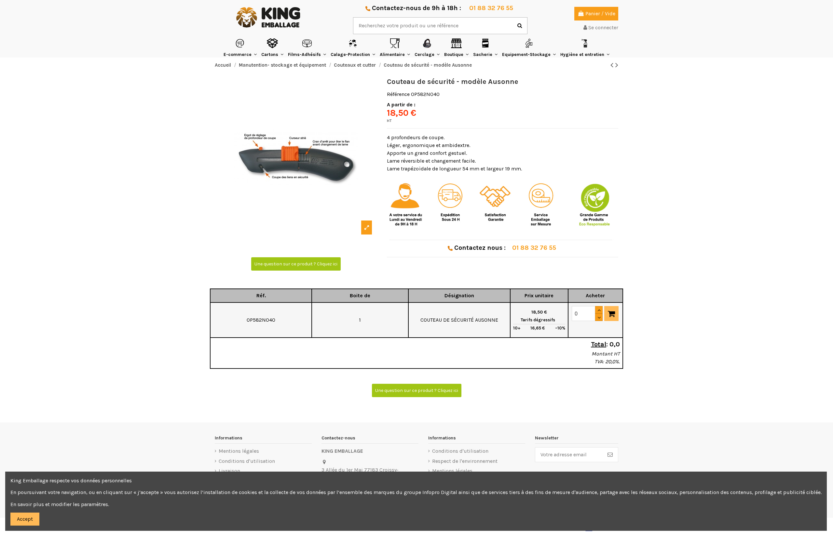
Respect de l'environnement (465, 461)
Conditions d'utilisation (247, 461)
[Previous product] (612, 65)
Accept (25, 519)
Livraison (229, 471)
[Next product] (616, 65)
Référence (398, 94)
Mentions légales (239, 451)
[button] (240, 47)
